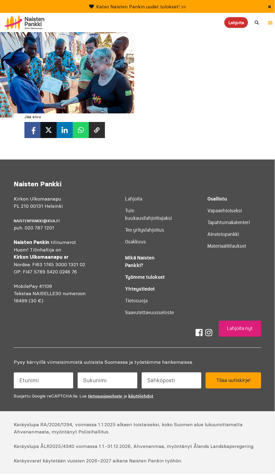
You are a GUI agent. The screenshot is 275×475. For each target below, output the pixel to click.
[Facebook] (199, 333)
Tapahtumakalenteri (228, 222)
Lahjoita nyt (239, 328)
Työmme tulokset (145, 277)
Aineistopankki (223, 234)
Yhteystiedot (140, 289)
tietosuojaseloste (105, 396)
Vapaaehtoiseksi (224, 211)
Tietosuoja (136, 301)
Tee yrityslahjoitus (144, 230)
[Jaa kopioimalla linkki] (97, 130)
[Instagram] (208, 333)
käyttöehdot (140, 396)
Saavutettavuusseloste (149, 313)
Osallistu (217, 199)
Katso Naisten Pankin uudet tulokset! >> (141, 6)
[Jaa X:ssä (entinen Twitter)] (49, 130)
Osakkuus (135, 242)
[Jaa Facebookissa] (32, 130)
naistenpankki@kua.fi (37, 220)
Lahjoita (236, 22)
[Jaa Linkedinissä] (65, 130)
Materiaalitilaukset (226, 246)
